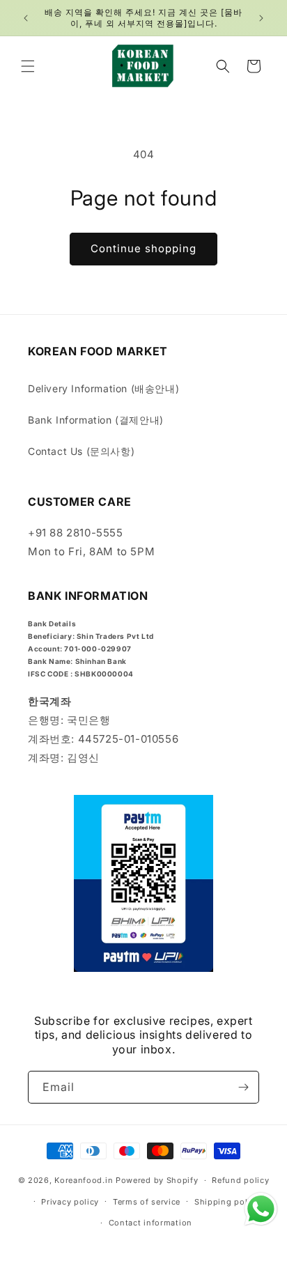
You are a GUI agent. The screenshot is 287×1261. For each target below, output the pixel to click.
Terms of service (146, 1202)
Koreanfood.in (83, 1180)
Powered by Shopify (157, 1180)
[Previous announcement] (25, 18)
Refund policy (240, 1180)
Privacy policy (70, 1202)
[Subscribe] (243, 1087)
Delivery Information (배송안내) (103, 388)
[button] (28, 66)
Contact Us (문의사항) (81, 451)
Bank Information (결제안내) (96, 420)
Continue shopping (143, 248)
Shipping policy (227, 1202)
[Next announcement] (261, 18)
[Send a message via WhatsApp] (261, 1209)
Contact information (150, 1223)
